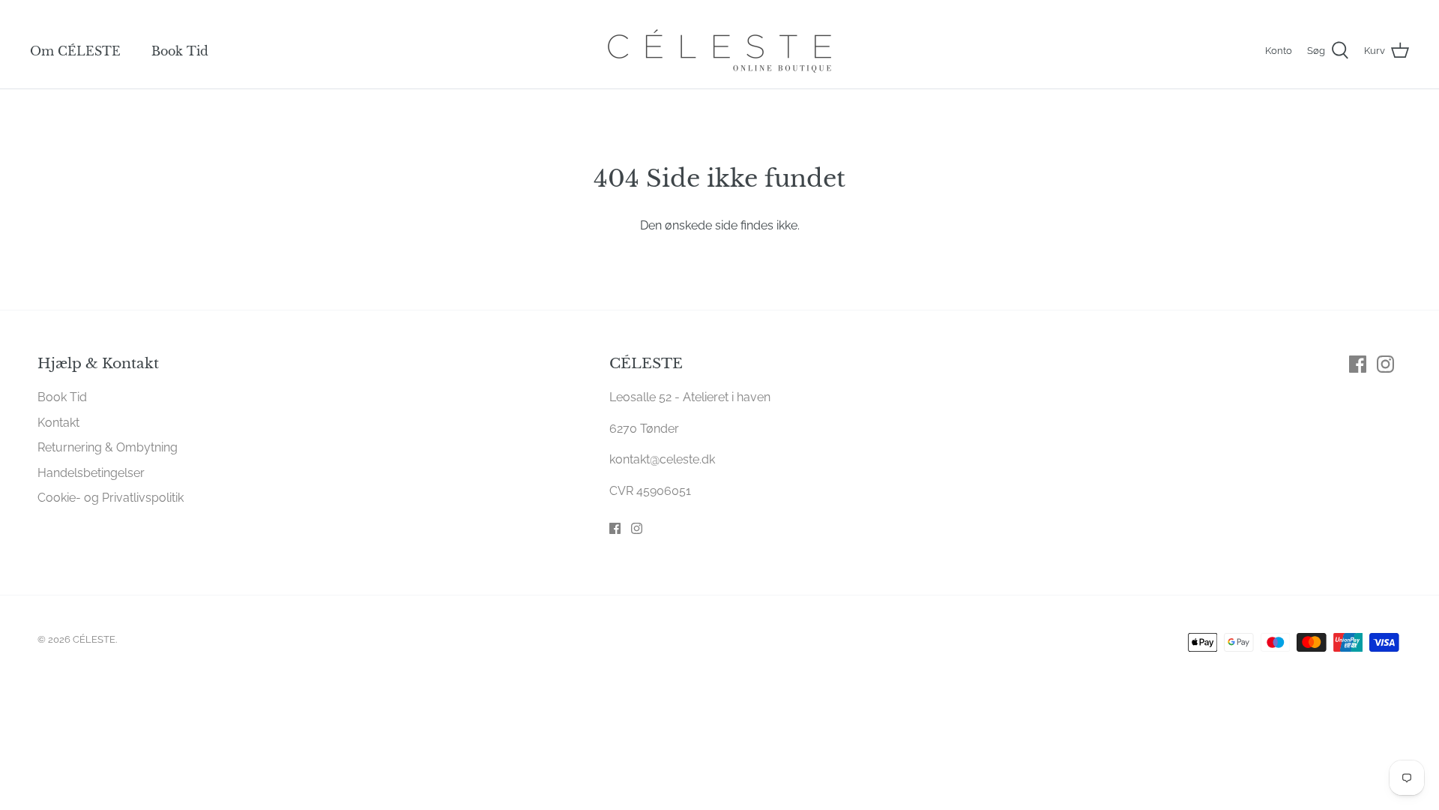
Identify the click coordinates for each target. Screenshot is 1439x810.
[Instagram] (636, 528)
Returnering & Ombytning (107, 447)
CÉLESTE (94, 639)
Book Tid (179, 51)
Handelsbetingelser (91, 473)
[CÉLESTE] (719, 51)
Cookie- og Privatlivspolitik (110, 497)
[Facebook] (615, 528)
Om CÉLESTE (75, 51)
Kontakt (58, 423)
